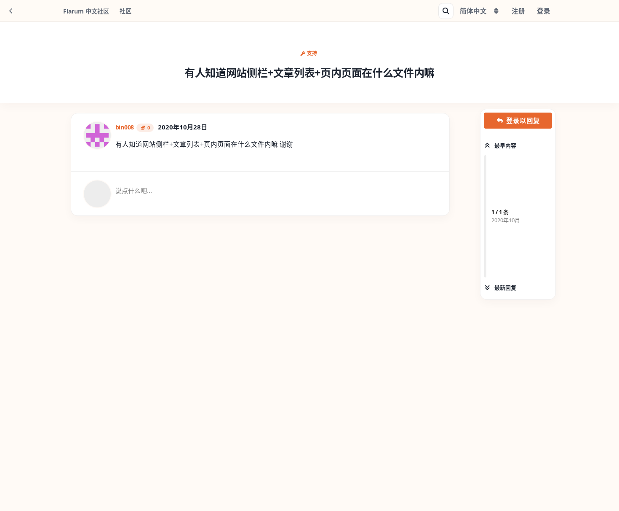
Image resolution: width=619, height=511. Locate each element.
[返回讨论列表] (11, 11)
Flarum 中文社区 (86, 11)
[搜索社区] (446, 11)
